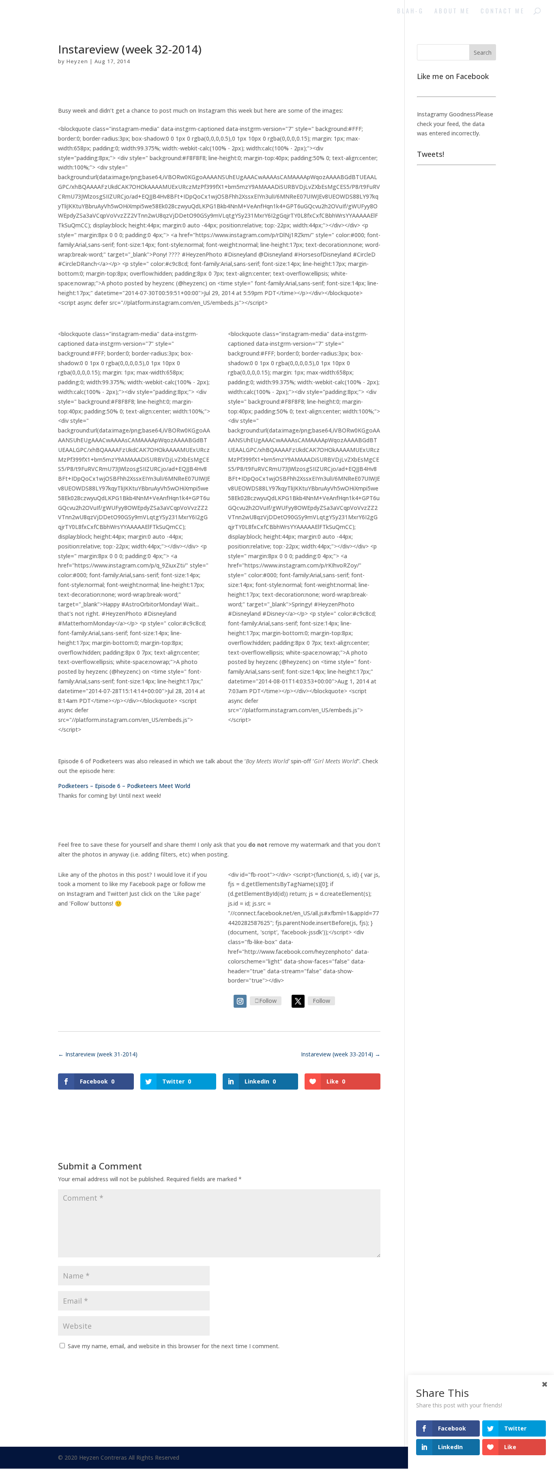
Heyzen (77, 61)
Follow (268, 1000)
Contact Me (503, 11)
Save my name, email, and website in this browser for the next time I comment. (173, 1346)
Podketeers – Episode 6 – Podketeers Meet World (124, 786)
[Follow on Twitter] (298, 1001)
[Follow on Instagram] (240, 1001)
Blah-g (410, 11)
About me (452, 11)
